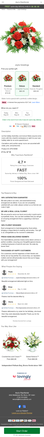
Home (3, 9)
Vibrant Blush (20, 293)
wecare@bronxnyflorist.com (22, 399)
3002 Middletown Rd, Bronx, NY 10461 (22, 395)
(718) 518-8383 (22, 397)
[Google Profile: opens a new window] (24, 406)
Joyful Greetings (21, 278)
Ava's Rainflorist (22, 2)
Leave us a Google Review (22, 413)
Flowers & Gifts (11, 9)
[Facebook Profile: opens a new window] (19, 406)
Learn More (36, 102)
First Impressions (21, 308)
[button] (39, 432)
